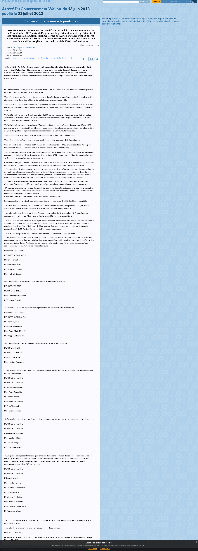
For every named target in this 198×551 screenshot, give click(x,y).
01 (20, 13)
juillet (28, 13)
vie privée (156, 1)
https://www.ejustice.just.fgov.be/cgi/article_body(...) (42, 58)
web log (178, 1)
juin (76, 8)
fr (193, 1)
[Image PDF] (91, 59)
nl (195, 1)
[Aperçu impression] (97, 59)
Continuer (92, 548)
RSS (162, 1)
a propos (170, 1)
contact (187, 1)
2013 (85, 8)
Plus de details (105, 549)
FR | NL (83, 58)
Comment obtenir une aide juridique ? (51, 21)
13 (70, 8)
